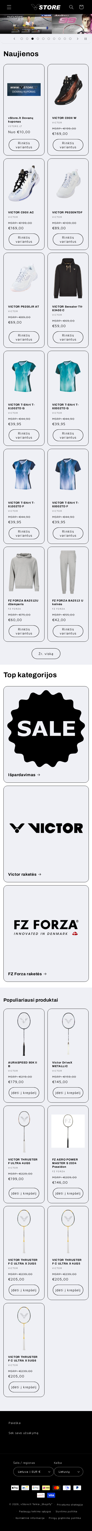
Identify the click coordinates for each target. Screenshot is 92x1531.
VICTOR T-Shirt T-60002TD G (65, 406)
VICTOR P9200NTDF (67, 212)
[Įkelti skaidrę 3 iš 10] (32, 38)
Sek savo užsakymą (24, 1433)
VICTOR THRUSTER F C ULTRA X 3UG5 (23, 1262)
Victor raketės (22, 874)
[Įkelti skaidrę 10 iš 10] (70, 38)
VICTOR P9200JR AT (23, 306)
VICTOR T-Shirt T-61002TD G (21, 406)
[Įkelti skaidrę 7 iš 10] (54, 38)
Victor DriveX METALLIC (62, 1064)
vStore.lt (26, 1504)
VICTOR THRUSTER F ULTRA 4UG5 (23, 1161)
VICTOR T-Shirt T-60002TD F (65, 504)
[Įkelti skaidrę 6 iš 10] (48, 38)
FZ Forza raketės (25, 974)
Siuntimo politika (66, 1511)
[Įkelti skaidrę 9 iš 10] (65, 38)
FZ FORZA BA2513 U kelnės (67, 602)
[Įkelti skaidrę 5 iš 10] (43, 38)
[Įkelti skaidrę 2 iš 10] (27, 38)
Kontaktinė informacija (30, 1518)
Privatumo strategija (70, 1504)
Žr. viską (46, 654)
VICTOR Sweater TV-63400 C (67, 308)
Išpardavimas (22, 775)
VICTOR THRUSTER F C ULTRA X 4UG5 (67, 1262)
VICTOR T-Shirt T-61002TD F (21, 504)
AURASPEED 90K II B (22, 1064)
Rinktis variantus (24, 145)
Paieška (15, 1423)
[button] (9, 7)
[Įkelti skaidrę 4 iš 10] (38, 38)
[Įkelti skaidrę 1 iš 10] (21, 38)
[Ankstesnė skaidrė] (14, 38)
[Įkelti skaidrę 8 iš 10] (59, 38)
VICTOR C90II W (64, 118)
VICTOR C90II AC (21, 212)
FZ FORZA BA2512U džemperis (23, 602)
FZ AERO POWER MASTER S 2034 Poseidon (65, 1163)
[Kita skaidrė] (77, 38)
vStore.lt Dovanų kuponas (20, 119)
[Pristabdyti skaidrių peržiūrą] (87, 38)
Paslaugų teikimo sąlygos (35, 1511)
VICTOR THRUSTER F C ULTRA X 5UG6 (23, 1358)
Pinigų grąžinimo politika (65, 1518)
